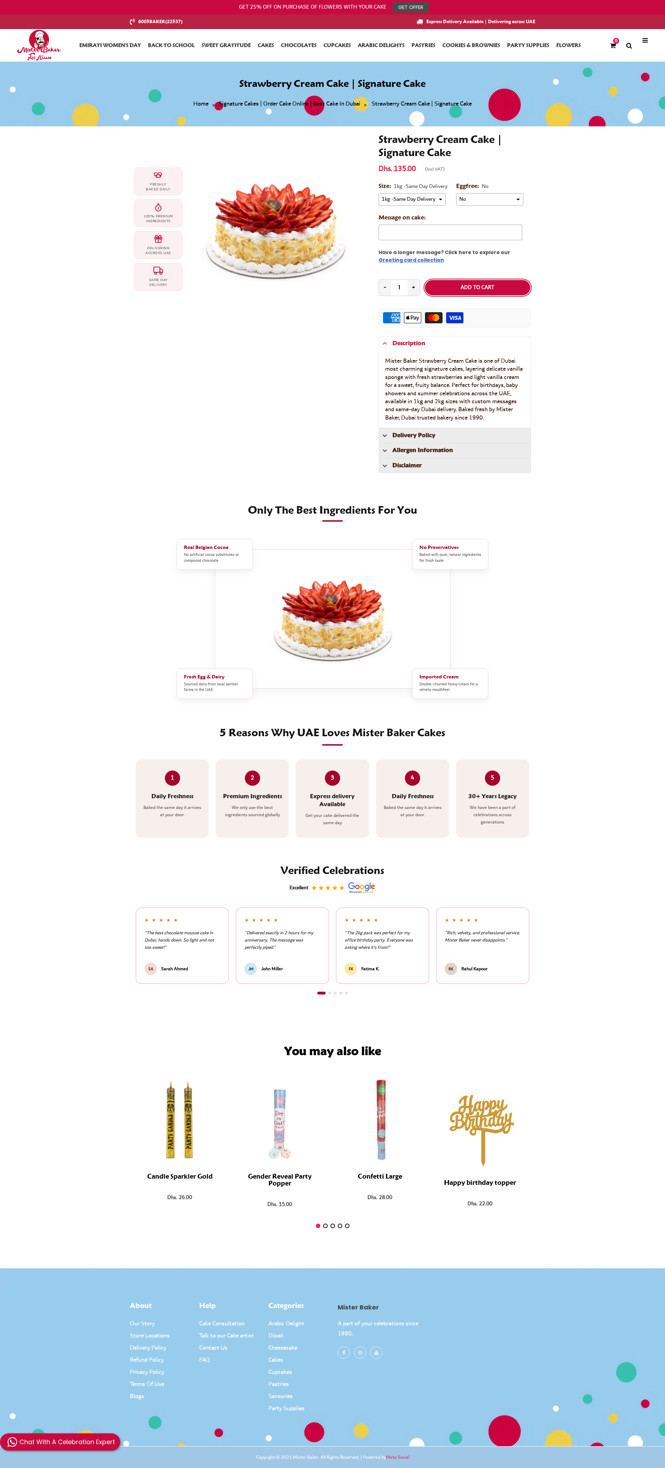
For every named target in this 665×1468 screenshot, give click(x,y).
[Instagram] (360, 1353)
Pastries (278, 1384)
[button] (321, 993)
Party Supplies (286, 1408)
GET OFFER (410, 7)
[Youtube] (376, 1353)
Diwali (276, 1336)
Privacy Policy (147, 1372)
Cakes (275, 1360)
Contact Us (213, 1348)
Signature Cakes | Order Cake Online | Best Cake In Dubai (289, 104)
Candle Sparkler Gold (180, 1176)
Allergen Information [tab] (422, 450)
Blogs (137, 1396)
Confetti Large (380, 1176)
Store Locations (150, 1336)
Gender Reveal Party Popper (280, 1180)
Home (201, 104)
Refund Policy (147, 1360)
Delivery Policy (148, 1348)
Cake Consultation (222, 1324)
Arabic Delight (286, 1324)
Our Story (142, 1324)
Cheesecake (282, 1348)
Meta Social (397, 1457)
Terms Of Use (147, 1384)
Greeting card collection (411, 259)
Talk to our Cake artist (226, 1336)
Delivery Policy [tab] (413, 435)
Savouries (280, 1396)
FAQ (204, 1360)
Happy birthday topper (480, 1183)
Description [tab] (408, 343)
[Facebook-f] (344, 1353)
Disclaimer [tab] (407, 465)
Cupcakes (280, 1372)
